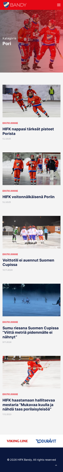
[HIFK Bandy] (14, 5)
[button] (59, 5)
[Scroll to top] (56, 465)
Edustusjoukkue (10, 123)
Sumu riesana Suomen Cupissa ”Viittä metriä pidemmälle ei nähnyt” (31, 332)
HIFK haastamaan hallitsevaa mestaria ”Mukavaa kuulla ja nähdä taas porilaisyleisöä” (29, 404)
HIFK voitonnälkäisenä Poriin (29, 197)
